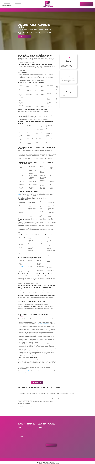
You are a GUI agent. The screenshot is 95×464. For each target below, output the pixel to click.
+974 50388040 (67, 65)
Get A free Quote (37, 382)
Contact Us (87, 4)
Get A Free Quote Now (24, 36)
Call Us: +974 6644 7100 (67, 428)
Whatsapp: (64, 430)
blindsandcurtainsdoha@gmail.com (68, 62)
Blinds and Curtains (54, 459)
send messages (51, 444)
